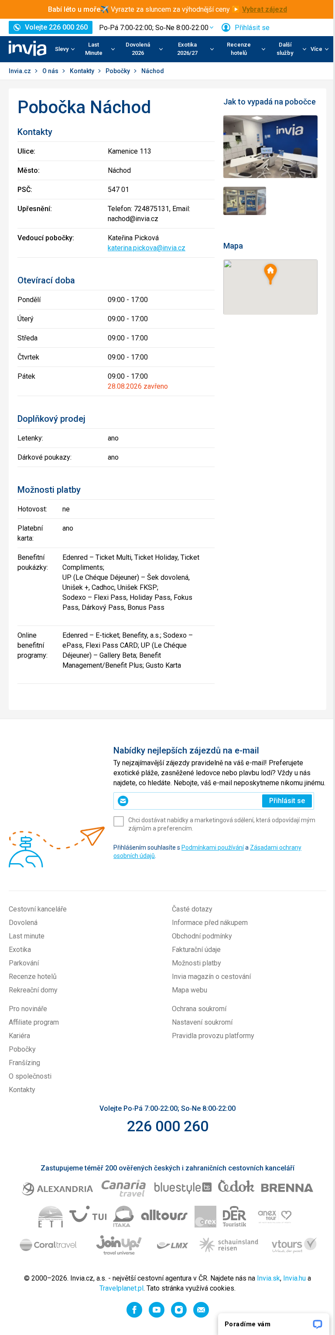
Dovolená (23, 922)
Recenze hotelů (33, 976)
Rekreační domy (33, 990)
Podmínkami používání (212, 847)
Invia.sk (268, 1278)
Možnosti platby (196, 963)
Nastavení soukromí (202, 1022)
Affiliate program (34, 1022)
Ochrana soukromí (199, 1009)
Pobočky (118, 70)
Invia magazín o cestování (211, 976)
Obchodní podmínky (202, 936)
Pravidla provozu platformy (213, 1036)
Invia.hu (294, 1278)
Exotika (20, 949)
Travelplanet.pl (121, 1288)
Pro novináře (28, 1009)
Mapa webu (189, 990)
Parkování (24, 963)
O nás (51, 70)
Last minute (26, 936)
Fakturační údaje (196, 949)
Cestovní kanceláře (38, 909)
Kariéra (19, 1036)
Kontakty (83, 70)
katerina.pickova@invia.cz (146, 248)
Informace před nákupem (210, 922)
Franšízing (24, 1063)
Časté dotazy (192, 909)
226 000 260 (168, 1126)
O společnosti (30, 1076)
